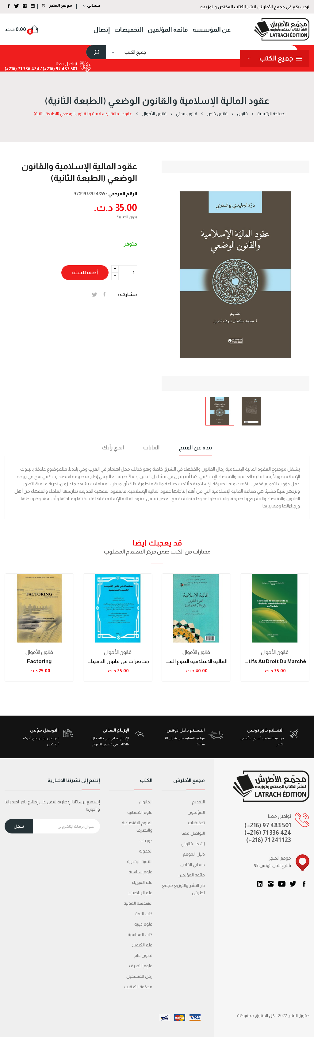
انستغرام (270, 883)
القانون (145, 801)
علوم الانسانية (139, 812)
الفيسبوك (303, 883)
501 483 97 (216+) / (58, 68)
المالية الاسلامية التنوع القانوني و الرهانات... (196, 661)
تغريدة (94, 294)
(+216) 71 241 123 (268, 840)
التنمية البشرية (139, 861)
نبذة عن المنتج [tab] (195, 448)
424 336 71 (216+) (22, 68)
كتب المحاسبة (140, 934)
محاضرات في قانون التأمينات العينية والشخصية (117, 661)
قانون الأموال (39, 652)
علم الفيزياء (142, 882)
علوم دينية (143, 924)
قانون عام (143, 955)
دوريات (146, 840)
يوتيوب (281, 883)
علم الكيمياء (142, 944)
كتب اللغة (143, 913)
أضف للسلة (85, 272)
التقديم (198, 801)
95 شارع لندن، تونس (272, 865)
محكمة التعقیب (138, 986)
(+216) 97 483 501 (267, 825)
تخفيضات (196, 822)
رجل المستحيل (139, 976)
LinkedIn (259, 883)
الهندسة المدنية (138, 903)
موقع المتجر (60, 5)
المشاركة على (104, 294)
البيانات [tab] (151, 448)
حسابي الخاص (192, 864)
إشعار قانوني (193, 843)
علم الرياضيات (140, 892)
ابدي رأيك (113, 448)
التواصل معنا (193, 833)
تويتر (292, 883)
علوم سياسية (140, 871)
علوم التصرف (140, 965)
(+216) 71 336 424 (267, 832)
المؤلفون (196, 812)
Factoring (39, 661)
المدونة (145, 851)
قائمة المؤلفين (191, 874)
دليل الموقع (194, 854)
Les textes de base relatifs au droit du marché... (274, 661)
